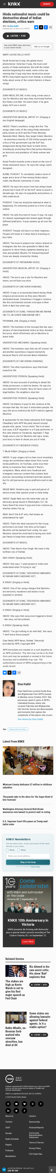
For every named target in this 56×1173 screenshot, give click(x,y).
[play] (4, 1169)
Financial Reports (36, 1128)
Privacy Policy (35, 866)
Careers (32, 1116)
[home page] (14, 5)
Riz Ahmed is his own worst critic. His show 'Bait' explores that (39, 972)
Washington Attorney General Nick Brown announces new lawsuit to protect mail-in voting (26, 810)
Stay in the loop (28, 862)
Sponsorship (34, 1122)
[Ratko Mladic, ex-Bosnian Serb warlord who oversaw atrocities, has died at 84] (16, 1018)
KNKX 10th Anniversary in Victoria (28, 922)
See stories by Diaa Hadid (30, 719)
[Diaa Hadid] (9, 688)
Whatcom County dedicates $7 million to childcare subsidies (27, 786)
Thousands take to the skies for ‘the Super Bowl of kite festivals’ (28, 798)
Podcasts (9, 1151)
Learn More (28, 941)
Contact (8, 1122)
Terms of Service (36, 1143)
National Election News (18, 729)
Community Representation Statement (35, 1135)
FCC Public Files (35, 1154)
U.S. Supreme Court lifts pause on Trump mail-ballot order (26, 823)
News (23, 850)
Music (12, 850)
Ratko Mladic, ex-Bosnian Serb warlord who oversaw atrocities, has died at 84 (16, 1036)
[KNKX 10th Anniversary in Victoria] (28, 895)
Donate (46, 4)
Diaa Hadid (14, 26)
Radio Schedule (12, 1139)
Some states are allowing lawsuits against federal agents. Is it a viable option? (39, 1020)
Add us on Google (42, 46)
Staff (7, 1128)
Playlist (8, 1145)
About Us (9, 1116)
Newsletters (10, 1156)
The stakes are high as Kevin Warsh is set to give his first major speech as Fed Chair (15, 990)
